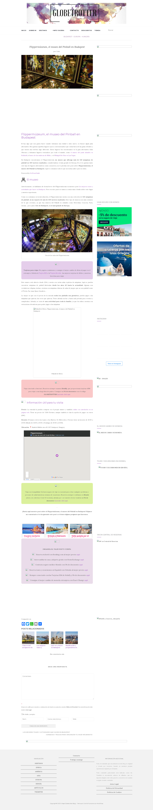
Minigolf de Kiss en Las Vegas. (65, 155)
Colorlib (85, 803)
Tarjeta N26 (43, 273)
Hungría (85, 37)
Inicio (23, 30)
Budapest (68, 37)
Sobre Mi (32, 30)
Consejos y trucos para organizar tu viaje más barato (69, 734)
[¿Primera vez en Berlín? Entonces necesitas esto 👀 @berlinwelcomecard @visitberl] (114, 353)
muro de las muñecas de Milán (40, 155)
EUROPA (77, 37)
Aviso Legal (28, 710)
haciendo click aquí (63, 394)
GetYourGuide (35, 173)
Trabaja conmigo (76, 760)
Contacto (74, 30)
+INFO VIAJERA (58, 30)
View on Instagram (114, 363)
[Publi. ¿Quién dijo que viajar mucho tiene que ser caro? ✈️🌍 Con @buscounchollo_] (126, 341)
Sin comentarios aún (57, 654)
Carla (58, 51)
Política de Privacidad (72, 707)
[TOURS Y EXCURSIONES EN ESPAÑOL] (114, 497)
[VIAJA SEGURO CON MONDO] (114, 221)
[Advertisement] (57, 111)
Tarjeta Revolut (55, 273)
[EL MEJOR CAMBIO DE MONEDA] (114, 443)
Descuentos (86, 30)
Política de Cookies (114, 792)
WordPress (100, 803)
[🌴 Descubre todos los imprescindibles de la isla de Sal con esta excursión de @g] (126, 329)
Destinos (43, 30)
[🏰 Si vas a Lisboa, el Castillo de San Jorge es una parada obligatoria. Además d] (102, 353)
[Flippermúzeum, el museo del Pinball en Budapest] (57, 72)
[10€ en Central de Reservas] (114, 557)
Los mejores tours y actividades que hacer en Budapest (46, 732)
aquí (78, 554)
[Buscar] (130, 30)
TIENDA (97, 30)
